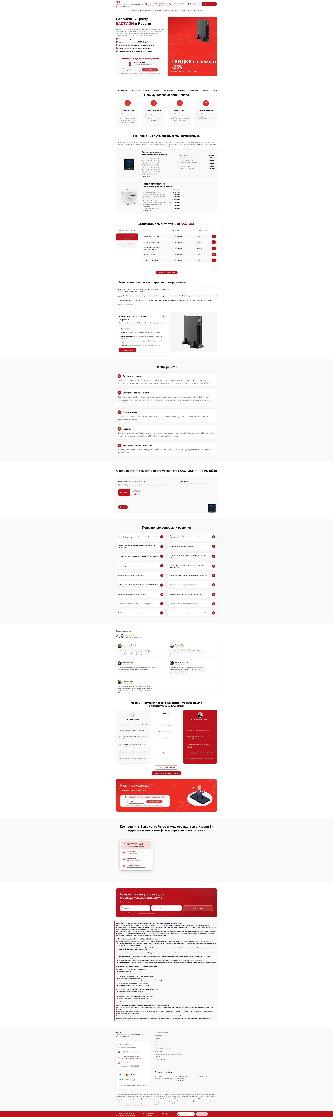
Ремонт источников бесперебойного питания (154, 153)
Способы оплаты (160, 1059)
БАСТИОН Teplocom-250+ (151, 167)
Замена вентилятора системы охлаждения (153, 205)
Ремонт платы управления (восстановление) (189, 163)
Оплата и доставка (161, 1035)
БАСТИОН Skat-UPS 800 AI (151, 171)
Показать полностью (125, 304)
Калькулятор (194, 90)
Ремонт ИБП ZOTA (203, 1076)
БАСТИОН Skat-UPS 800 (150, 174)
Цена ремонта (158, 10)
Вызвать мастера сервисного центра (166, 773)
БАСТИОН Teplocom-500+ (151, 160)
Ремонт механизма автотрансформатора (150, 199)
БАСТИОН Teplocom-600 (150, 158)
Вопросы (205, 90)
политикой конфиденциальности (153, 73)
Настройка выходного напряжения (155, 202)
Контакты (175, 10)
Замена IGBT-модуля (187, 168)
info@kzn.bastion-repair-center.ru (136, 867)
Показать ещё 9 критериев (166, 767)
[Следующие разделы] (216, 90)
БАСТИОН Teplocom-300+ (151, 162)
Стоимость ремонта (161, 1032)
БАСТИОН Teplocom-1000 (151, 169)
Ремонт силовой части (187, 160)
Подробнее (149, 35)
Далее (124, 507)
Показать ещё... (146, 176)
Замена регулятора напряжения (154, 196)
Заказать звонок (210, 4)
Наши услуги (159, 1051)
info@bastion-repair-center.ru (130, 1052)
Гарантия (156, 90)
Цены (147, 90)
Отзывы (182, 10)
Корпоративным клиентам (194, 10)
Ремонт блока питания (187, 158)
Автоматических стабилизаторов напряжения (181, 1078)
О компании (134, 10)
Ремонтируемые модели (163, 1048)
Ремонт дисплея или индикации (154, 194)
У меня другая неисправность (166, 272)
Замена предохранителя (151, 192)
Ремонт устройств (147, 10)
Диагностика (184, 155)
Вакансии (167, 10)
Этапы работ (181, 90)
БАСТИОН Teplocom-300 (150, 165)
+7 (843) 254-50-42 (178, 3)
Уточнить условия (127, 350)
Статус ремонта (194, 4)
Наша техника (136, 90)
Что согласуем (168, 90)
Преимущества (122, 90)
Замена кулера (185, 166)
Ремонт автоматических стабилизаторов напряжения (157, 185)
